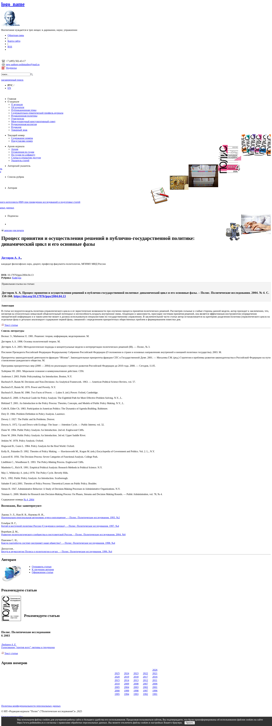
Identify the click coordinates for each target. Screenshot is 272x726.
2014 (126, 680)
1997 (145, 690)
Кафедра (16, 277)
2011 (154, 680)
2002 (145, 687)
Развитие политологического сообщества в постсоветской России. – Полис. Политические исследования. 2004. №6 (63, 534)
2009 (126, 683)
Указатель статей (20, 160)
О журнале (13, 101)
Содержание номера (22, 138)
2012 (145, 680)
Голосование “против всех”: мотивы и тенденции (28, 647)
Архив (14, 149)
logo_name (13, 4)
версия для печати (14, 230)
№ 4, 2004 (29, 499)
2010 (117, 683)
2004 (126, 687)
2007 (145, 683)
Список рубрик (16, 177)
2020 (117, 676)
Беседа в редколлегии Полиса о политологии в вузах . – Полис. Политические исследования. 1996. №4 (56, 551)
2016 (154, 676)
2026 (154, 670)
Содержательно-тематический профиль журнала (37, 113)
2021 (154, 673)
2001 (154, 687)
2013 (136, 680)
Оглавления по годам (22, 152)
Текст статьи (11, 325)
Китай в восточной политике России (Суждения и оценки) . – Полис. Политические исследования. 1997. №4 (60, 526)
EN (9, 88)
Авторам (12, 188)
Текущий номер (16, 135)
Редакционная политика (24, 115)
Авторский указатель (19, 165)
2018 (136, 676)
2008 (136, 683)
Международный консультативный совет (33, 121)
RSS (10, 46)
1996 (154, 690)
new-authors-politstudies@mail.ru (23, 64)
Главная (12, 98)
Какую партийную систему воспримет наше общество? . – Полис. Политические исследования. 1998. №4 (58, 543)
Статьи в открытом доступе (26, 157)
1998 (136, 690)
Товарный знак (19, 130)
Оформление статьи (42, 572)
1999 (126, 690)
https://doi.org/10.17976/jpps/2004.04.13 (40, 296)
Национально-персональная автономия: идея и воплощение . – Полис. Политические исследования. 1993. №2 (60, 517)
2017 (145, 676)
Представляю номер (22, 141)
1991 (154, 694)
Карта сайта (14, 41)
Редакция (16, 127)
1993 (136, 694)
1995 (117, 694)
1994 (126, 694)
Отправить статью (41, 566)
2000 (117, 690)
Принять (190, 723)
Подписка (11, 68)
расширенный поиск (12, 80)
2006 (154, 683)
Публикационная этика (23, 110)
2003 (136, 687)
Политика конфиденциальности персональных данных (31, 706)
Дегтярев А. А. (11, 257)
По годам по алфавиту (23, 154)
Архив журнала (16, 146)
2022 (145, 673)
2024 (126, 673)
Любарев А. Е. (8, 644)
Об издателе (17, 107)
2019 (126, 676)
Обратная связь (16, 35)
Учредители (17, 118)
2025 (117, 673)
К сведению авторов (43, 569)
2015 (117, 680)
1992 (145, 694)
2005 (117, 687)
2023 (136, 673)
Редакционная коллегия (24, 124)
